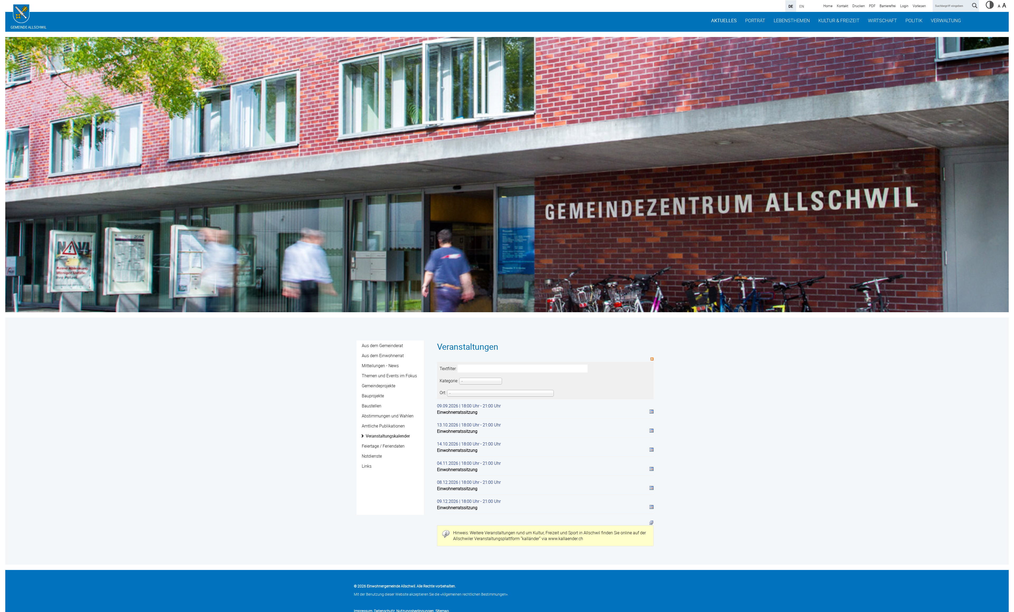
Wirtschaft (882, 20)
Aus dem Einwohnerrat (383, 355)
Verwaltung (946, 20)
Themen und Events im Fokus (389, 376)
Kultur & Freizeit (839, 20)
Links (367, 466)
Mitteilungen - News (380, 366)
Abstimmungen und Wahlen (388, 416)
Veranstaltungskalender (388, 436)
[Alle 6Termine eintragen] (651, 522)
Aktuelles (724, 20)
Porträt (755, 20)
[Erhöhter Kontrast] (990, 7)
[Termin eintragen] (651, 412)
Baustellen (371, 406)
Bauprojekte (373, 396)
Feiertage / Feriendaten (383, 446)
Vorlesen (919, 5)
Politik (913, 20)
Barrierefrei (888, 5)
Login (904, 5)
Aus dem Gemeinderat (382, 345)
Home (828, 5)
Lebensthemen (792, 20)
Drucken (858, 5)
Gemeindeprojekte (378, 386)
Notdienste (372, 456)
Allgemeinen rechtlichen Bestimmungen (474, 594)
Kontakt (842, 5)
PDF (872, 5)
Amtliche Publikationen (383, 426)
